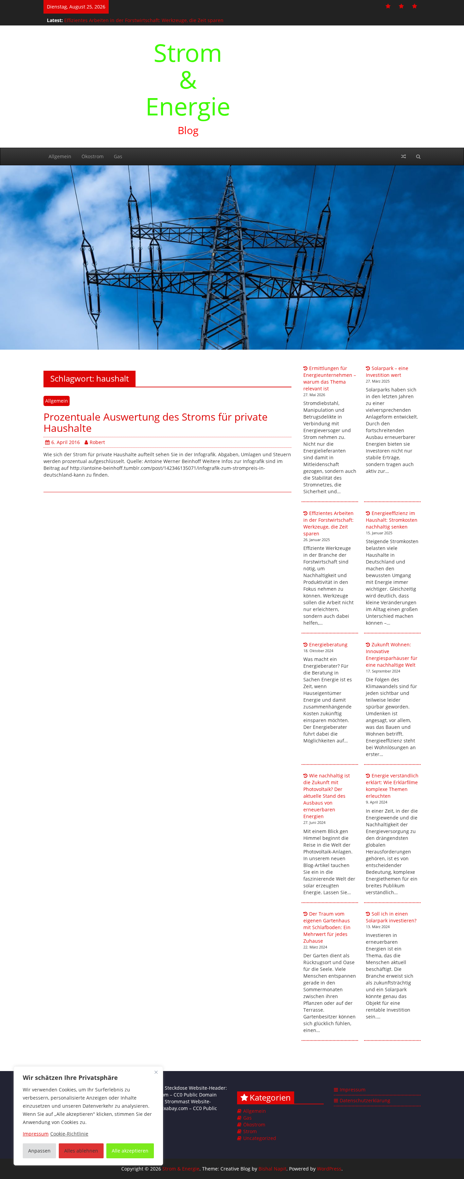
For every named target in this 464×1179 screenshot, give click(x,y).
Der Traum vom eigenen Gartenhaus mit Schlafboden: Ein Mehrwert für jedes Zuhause (327, 927)
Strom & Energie (187, 79)
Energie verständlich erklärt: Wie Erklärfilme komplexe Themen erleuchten (392, 785)
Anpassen (39, 1150)
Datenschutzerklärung (365, 1100)
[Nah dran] (156, 1072)
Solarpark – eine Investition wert (387, 371)
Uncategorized (259, 1138)
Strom (250, 1131)
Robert (97, 442)
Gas (118, 156)
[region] (88, 1115)
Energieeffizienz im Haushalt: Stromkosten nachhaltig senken (391, 520)
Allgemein (60, 156)
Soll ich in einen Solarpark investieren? (391, 917)
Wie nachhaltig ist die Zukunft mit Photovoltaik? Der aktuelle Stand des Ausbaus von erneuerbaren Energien (326, 795)
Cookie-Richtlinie (69, 1133)
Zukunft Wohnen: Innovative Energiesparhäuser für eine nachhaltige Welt (391, 654)
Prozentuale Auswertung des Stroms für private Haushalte (155, 422)
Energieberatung (328, 644)
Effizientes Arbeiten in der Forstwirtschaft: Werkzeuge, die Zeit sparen (144, 18)
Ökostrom (93, 156)
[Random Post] (403, 156)
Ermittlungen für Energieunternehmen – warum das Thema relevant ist (329, 378)
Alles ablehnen (81, 1150)
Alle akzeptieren (130, 1150)
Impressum (352, 1089)
